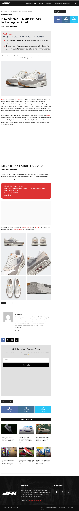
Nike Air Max (8, 14)
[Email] (12, 340)
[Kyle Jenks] (8, 321)
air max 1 (9, 303)
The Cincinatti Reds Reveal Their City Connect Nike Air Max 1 (26, 461)
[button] (75, 3)
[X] (18, 330)
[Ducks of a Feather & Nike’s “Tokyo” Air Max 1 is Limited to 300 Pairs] (9, 429)
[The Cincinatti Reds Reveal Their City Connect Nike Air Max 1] (26, 452)
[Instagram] (62, 492)
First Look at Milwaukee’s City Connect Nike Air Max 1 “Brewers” (43, 461)
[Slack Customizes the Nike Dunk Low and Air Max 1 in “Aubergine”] (9, 452)
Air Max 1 (17, 99)
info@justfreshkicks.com (35, 500)
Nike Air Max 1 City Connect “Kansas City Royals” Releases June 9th (25, 440)
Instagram (28, 227)
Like (9, 406)
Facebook (38, 227)
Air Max (48, 115)
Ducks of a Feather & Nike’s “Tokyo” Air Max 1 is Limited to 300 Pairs (9, 439)
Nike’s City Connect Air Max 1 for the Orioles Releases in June (42, 439)
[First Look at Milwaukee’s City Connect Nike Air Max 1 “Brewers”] (43, 452)
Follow (26, 406)
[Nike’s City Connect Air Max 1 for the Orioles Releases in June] (43, 429)
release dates (18, 229)
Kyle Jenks (13, 26)
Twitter (23, 227)
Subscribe (26, 365)
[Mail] (15, 330)
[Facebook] (3, 340)
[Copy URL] (16, 340)
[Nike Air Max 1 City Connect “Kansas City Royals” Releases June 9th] (26, 429)
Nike (2, 11)
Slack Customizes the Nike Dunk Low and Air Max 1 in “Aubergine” (8, 461)
